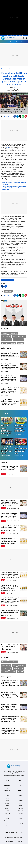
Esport (20, 795)
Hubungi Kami (9, 837)
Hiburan (22, 42)
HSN (7, 147)
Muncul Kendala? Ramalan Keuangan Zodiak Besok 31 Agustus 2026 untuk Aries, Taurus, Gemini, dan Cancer (9, 378)
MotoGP (21, 798)
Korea (7, 818)
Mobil (20, 803)
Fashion (7, 808)
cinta (14, 336)
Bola (21, 793)
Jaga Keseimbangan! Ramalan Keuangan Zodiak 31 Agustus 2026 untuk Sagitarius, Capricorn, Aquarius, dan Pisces (10, 354)
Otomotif (21, 800)
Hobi (21, 783)
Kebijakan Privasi (20, 835)
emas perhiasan (18, 340)
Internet (21, 823)
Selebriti (21, 780)
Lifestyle (9, 42)
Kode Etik (7, 832)
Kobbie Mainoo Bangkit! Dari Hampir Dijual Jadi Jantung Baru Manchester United (21, 450)
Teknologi (21, 813)
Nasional (7, 783)
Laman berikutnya (7, 280)
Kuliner (21, 785)
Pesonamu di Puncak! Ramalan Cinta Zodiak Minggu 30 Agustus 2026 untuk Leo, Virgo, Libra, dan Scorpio (10, 647)
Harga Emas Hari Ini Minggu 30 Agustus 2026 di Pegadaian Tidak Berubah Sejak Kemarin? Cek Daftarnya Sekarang (10, 600)
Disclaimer (19, 832)
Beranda (3, 69)
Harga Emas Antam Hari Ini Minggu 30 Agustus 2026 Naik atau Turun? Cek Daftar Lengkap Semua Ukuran (9, 588)
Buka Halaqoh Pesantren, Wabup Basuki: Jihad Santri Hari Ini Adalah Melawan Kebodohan (14, 187)
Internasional (7, 785)
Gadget (21, 818)
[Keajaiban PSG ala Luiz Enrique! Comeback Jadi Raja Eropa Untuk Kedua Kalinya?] (7, 441)
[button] (3, 41)
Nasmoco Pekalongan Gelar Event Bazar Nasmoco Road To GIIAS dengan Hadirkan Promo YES (14, 182)
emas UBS (5, 343)
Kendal (8, 69)
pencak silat (8, 291)
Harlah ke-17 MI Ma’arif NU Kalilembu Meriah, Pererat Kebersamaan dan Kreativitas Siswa (21, 428)
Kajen (7, 795)
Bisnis (15, 42)
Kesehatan (7, 803)
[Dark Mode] (23, 38)
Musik (7, 826)
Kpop (7, 823)
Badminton (20, 790)
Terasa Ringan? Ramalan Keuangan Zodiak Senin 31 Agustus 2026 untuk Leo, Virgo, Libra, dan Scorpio (10, 366)
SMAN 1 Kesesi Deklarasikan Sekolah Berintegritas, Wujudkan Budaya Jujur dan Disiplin (6, 429)
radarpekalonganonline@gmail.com (14, 775)
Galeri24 (20, 343)
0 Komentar (5, 116)
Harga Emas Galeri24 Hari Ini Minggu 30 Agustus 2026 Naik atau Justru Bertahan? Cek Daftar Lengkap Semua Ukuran (10, 575)
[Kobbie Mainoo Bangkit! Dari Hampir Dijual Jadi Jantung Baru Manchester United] (21, 441)
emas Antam (21, 336)
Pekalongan (7, 790)
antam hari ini (13, 333)
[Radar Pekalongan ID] (8, 38)
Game (20, 820)
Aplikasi (21, 815)
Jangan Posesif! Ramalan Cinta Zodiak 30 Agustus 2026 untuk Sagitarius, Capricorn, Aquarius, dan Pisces (10, 613)
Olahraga (21, 788)
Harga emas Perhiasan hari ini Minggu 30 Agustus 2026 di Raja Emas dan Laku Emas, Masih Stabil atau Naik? (10, 390)
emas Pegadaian (6, 340)
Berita (2, 42)
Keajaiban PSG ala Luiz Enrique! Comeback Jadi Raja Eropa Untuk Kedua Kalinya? (6, 450)
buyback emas (6, 336)
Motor (20, 805)
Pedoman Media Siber (8, 835)
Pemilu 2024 (21, 808)
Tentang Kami (18, 837)
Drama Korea (7, 820)
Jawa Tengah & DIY (7, 788)
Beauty (7, 805)
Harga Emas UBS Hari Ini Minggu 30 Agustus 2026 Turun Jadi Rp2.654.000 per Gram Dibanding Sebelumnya (10, 402)
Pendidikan (20, 810)
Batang (7, 793)
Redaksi (16, 87)
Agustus (4, 333)
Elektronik (7, 813)
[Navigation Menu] (26, 38)
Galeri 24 (12, 343)
